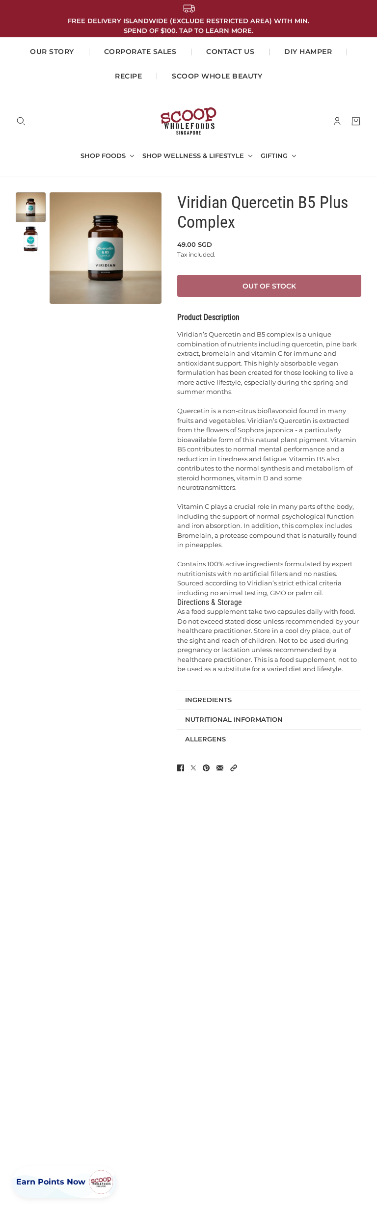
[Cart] (355, 121)
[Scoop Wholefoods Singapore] (188, 120)
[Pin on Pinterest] (206, 768)
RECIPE (128, 76)
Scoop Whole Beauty (217, 76)
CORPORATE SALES (140, 51)
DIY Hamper (308, 51)
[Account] (337, 121)
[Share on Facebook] (180, 768)
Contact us (230, 51)
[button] (233, 768)
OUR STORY (52, 51)
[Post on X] (193, 767)
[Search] (21, 121)
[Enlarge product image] (106, 248)
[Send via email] (220, 768)
